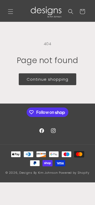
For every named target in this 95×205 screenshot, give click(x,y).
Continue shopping (47, 79)
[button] (10, 11)
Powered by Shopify (74, 173)
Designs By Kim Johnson (38, 173)
